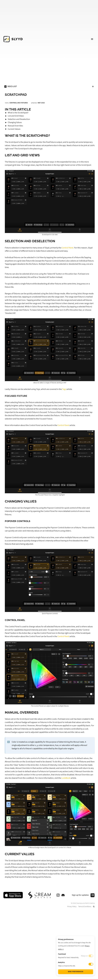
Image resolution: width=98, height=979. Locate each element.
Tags (64, 389)
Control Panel (63, 425)
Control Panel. (68, 247)
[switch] (91, 964)
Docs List (12, 86)
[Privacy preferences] (94, 907)
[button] (92, 39)
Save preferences (75, 971)
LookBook (66, 778)
